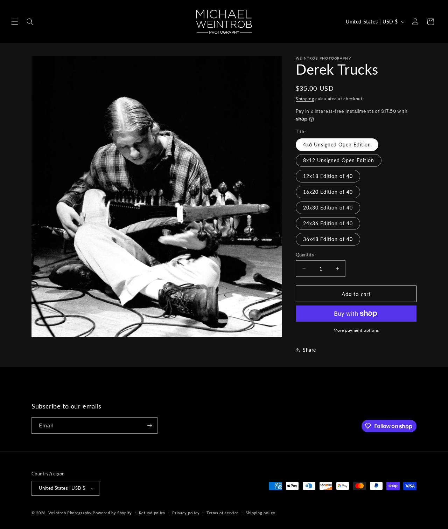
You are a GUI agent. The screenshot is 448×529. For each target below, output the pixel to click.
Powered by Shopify (112, 512)
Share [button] (309, 350)
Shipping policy (260, 512)
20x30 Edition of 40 (328, 208)
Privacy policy (186, 512)
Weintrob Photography (70, 512)
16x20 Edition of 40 (328, 192)
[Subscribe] (149, 425)
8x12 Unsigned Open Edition (338, 160)
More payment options (356, 330)
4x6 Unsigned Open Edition (337, 144)
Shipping (305, 98)
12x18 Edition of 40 (328, 176)
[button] (14, 21)
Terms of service (222, 512)
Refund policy (152, 512)
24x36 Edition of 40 (328, 223)
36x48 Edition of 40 (328, 239)
